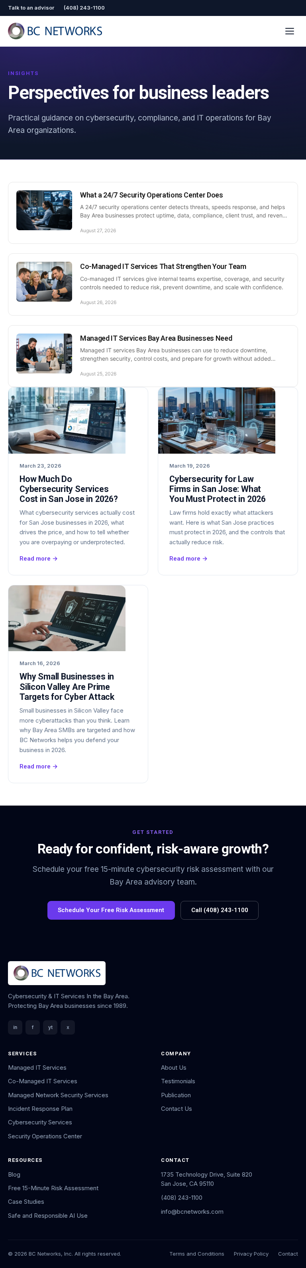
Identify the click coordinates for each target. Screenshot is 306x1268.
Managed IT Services (37, 1067)
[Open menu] (290, 31)
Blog (14, 1174)
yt (50, 1027)
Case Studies (26, 1201)
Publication (176, 1095)
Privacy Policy (251, 1253)
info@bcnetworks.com (192, 1211)
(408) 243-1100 (84, 7)
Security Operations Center (45, 1136)
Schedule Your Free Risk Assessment (111, 910)
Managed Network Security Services (58, 1095)
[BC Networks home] (55, 31)
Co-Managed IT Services (42, 1081)
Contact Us (176, 1108)
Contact (288, 1253)
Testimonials (178, 1081)
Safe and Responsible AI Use (48, 1215)
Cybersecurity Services (40, 1122)
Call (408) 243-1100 (219, 910)
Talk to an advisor (31, 7)
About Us (173, 1067)
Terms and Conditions (196, 1253)
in (15, 1027)
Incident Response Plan (40, 1108)
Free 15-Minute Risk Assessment (53, 1188)
